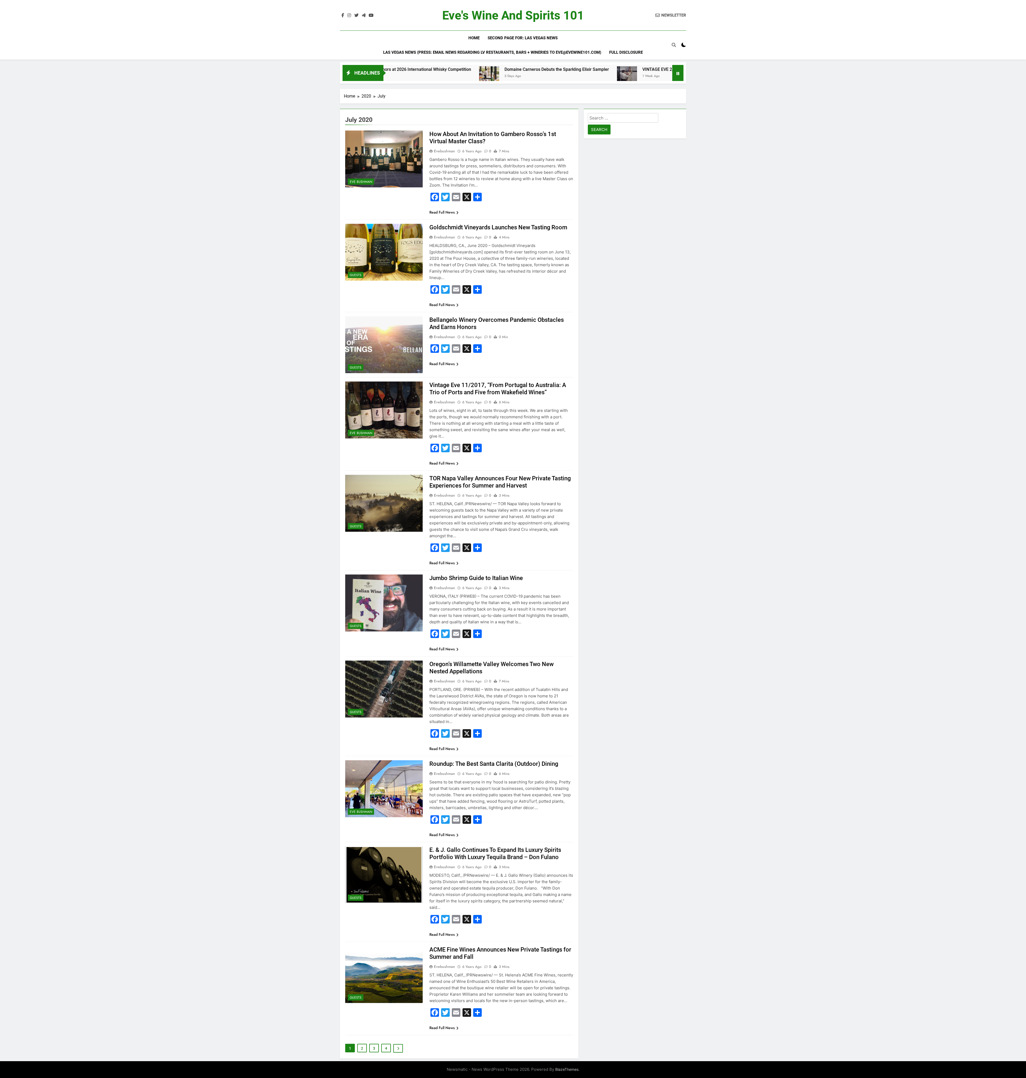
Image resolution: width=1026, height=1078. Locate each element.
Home (474, 38)
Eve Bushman (361, 181)
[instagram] (349, 15)
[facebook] (343, 15)
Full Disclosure (626, 52)
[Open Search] (674, 45)
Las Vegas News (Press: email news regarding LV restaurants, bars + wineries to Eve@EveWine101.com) (492, 52)
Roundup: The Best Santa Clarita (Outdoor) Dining (493, 763)
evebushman (444, 151)
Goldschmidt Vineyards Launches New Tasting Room (498, 227)
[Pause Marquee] (677, 73)
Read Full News (442, 212)
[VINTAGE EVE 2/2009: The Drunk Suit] (548, 76)
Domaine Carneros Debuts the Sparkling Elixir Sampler (478, 69)
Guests (356, 275)
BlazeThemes (566, 1069)
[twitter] (356, 15)
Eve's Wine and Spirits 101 (513, 15)
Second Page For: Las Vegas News (523, 38)
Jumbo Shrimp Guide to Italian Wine (476, 578)
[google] (363, 15)
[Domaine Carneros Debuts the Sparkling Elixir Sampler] (410, 76)
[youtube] (371, 15)
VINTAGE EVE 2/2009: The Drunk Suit (599, 69)
